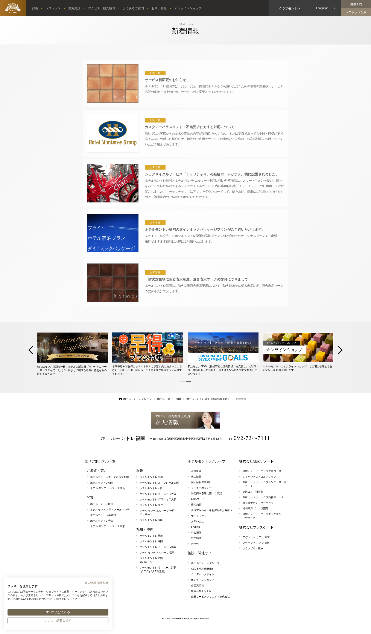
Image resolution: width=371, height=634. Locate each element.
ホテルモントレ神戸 (151, 505)
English (195, 526)
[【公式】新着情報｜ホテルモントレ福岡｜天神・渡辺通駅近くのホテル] (13, 8)
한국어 (195, 543)
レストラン (53, 8)
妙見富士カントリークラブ (258, 502)
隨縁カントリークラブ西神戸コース (263, 497)
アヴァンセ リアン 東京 (256, 537)
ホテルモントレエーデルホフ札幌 (109, 477)
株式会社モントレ (201, 591)
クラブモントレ (289, 8)
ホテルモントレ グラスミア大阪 (158, 499)
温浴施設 (74, 8)
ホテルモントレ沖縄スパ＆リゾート (151, 560)
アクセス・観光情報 (101, 8)
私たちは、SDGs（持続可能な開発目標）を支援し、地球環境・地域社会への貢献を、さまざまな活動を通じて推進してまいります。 (222, 370)
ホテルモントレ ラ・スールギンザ (109, 509)
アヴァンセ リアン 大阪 (256, 542)
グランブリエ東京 (253, 548)
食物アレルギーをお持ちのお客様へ (211, 510)
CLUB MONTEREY (202, 568)
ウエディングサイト (202, 574)
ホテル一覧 (163, 398)
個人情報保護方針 (201, 482)
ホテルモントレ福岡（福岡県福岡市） (208, 398)
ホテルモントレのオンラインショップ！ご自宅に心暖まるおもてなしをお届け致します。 (297, 368)
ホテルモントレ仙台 (101, 482)
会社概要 (196, 471)
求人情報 (185, 420)
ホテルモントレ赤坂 (101, 520)
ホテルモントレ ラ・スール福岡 (158, 546)
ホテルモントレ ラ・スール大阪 (158, 493)
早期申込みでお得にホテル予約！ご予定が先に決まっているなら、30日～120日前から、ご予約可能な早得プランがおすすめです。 (147, 370)
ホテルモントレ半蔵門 (103, 515)
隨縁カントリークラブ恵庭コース (262, 471)
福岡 (178, 398)
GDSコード (197, 499)
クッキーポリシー (201, 487)
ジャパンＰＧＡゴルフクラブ (259, 476)
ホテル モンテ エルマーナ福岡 (157, 552)
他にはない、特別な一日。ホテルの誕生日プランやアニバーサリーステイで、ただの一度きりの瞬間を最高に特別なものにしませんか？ (72, 370)
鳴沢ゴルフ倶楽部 (253, 491)
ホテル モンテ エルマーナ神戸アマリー (157, 512)
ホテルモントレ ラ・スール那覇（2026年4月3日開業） (158, 569)
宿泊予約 (356, 4)
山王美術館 (197, 585)
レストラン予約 (355, 12)
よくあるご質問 (133, 8)
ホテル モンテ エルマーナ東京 (107, 526)
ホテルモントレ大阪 (151, 488)
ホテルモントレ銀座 (101, 503)
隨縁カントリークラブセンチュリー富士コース (264, 484)
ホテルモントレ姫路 (151, 520)
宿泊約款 (196, 504)
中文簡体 (196, 538)
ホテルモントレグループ (137, 399)
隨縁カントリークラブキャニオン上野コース (262, 516)
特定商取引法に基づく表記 (206, 493)
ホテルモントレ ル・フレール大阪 (159, 482)
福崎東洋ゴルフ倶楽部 (255, 508)
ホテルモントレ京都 (151, 477)
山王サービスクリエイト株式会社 (210, 596)
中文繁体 (196, 532)
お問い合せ (159, 8)
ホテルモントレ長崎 (151, 535)
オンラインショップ (187, 8)
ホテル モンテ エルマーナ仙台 (107, 488)
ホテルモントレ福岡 (123, 438)
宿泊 (35, 8)
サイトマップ (199, 515)
